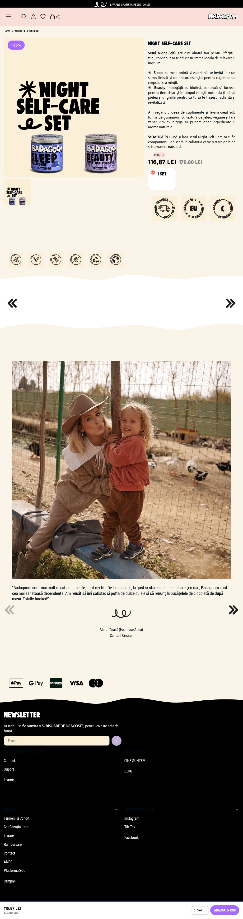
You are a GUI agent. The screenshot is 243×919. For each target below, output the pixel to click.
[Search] (24, 16)
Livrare (9, 779)
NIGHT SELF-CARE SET (28, 31)
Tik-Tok (129, 826)
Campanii (11, 881)
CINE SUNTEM (134, 760)
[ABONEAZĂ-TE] (117, 741)
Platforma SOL (14, 870)
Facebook (131, 837)
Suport (9, 769)
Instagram (131, 818)
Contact (9, 760)
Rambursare (13, 844)
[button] (233, 609)
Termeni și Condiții (17, 818)
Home (7, 31)
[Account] (33, 16)
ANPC (8, 861)
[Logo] (222, 16)
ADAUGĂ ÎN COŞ (225, 910)
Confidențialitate (16, 826)
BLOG (128, 771)
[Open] (8, 16)
